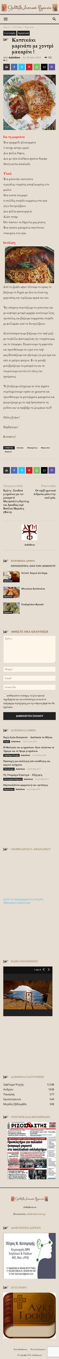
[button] (5, 19)
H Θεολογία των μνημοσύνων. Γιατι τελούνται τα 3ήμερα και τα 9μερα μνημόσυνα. (28, 749)
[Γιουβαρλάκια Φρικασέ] (11, 608)
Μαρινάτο (45, 447)
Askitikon (14, 57)
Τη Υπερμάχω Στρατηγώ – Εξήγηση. (23, 775)
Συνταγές (17, 26)
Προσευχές (9, 769)
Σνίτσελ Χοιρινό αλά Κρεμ (34, 572)
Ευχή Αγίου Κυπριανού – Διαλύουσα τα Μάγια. (28, 737)
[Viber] (52, 67)
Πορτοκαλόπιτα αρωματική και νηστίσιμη (25, 785)
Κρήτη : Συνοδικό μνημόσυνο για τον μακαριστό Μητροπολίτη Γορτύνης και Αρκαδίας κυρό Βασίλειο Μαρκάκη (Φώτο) (16, 501)
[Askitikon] (29, 7)
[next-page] (11, 620)
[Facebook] (14, 67)
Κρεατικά (29, 26)
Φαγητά (8, 451)
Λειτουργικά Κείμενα (13, 779)
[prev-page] (5, 620)
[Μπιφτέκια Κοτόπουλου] (11, 592)
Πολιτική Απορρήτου (37, 1349)
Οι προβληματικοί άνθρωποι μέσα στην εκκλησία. (45, 494)
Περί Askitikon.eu (20, 1349)
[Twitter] (21, 67)
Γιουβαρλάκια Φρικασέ (32, 604)
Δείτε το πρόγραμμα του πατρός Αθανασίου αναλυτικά (23, 901)
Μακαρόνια (32, 447)
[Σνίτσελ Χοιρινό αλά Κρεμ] (11, 576)
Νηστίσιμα (8, 789)
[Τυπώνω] (6, 67)
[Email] (44, 67)
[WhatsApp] (36, 67)
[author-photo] (29, 540)
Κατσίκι (20, 447)
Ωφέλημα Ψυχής (11, 755)
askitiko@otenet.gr (36, 1214)
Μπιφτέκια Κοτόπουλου (33, 588)
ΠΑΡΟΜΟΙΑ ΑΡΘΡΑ (23, 560)
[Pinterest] (29, 67)
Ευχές (6, 741)
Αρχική (6, 26)
